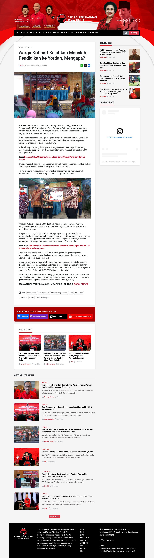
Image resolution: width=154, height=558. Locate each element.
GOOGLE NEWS (81, 284)
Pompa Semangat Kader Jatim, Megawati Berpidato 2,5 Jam (79, 355)
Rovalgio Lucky (26, 364)
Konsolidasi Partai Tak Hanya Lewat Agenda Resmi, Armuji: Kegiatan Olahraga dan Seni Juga (67, 386)
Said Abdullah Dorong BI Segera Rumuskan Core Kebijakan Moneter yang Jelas (113, 91)
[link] (54, 95)
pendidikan (23, 298)
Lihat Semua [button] (54, 516)
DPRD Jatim (31, 293)
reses (31, 298)
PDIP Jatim (79, 293)
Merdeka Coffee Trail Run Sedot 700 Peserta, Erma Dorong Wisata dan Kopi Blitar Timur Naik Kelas (55, 356)
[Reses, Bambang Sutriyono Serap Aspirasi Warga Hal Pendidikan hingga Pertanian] (26, 479)
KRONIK (44, 382)
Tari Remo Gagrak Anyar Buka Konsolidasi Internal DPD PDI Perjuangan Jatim (29, 356)
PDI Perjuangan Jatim (59, 293)
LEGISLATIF (46, 472)
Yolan (21, 65)
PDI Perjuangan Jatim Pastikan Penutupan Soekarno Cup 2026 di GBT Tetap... (113, 52)
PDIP (71, 293)
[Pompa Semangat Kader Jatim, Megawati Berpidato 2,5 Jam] (26, 457)
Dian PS (46, 486)
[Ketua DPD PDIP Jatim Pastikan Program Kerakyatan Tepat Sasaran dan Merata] (26, 501)
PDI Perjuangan (43, 293)
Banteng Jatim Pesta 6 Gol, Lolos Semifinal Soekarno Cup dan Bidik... (112, 78)
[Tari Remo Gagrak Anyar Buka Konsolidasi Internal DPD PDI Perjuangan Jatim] (26, 412)
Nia (72, 362)
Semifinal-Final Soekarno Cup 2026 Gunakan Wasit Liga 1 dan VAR (113, 65)
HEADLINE (45, 449)
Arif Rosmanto (50, 364)
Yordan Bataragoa (42, 298)
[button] (134, 33)
